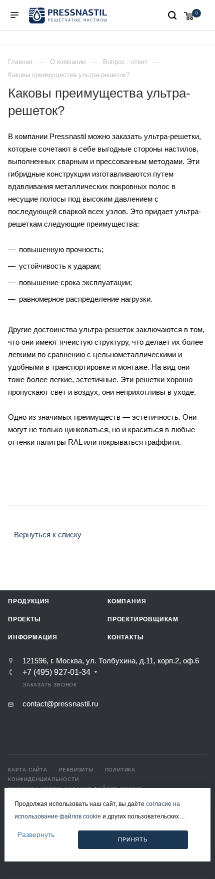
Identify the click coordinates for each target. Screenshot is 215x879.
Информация (33, 637)
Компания (127, 601)
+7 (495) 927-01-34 (56, 672)
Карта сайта (28, 769)
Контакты (126, 637)
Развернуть (36, 834)
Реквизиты (76, 769)
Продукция (29, 601)
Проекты (24, 619)
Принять (133, 839)
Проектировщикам (143, 619)
